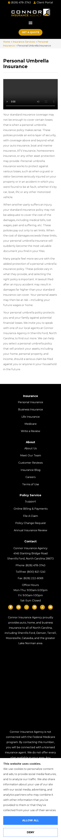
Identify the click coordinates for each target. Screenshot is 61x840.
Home (6, 41)
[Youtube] (50, 607)
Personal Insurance (30, 402)
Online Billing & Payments (30, 508)
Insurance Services (24, 41)
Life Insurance (30, 416)
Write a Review (30, 431)
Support (30, 501)
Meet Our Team (30, 455)
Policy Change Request (30, 523)
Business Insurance (30, 409)
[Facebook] (18, 607)
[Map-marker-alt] (10, 607)
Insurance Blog (31, 470)
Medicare (31, 423)
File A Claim (30, 516)
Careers (30, 477)
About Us (30, 448)
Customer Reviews (30, 462)
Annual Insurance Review (30, 530)
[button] (30, 23)
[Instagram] (26, 607)
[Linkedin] (34, 607)
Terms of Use (30, 484)
